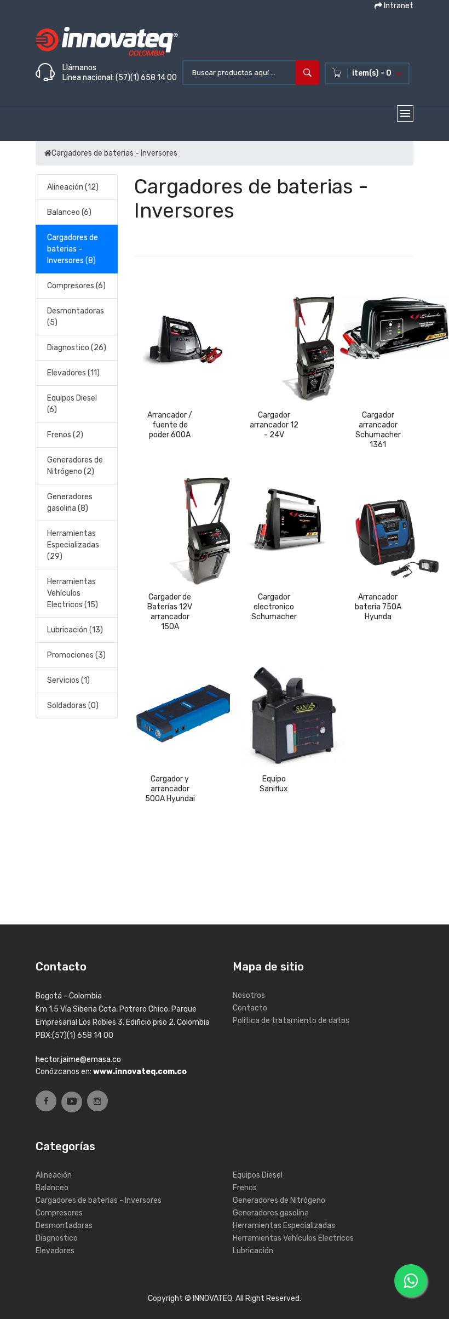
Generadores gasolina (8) (70, 502)
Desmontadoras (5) (75, 316)
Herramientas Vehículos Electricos (293, 1238)
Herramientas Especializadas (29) (73, 545)
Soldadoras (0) (73, 705)
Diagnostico (57, 1238)
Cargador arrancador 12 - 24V (274, 424)
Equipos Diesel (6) (72, 403)
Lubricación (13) (75, 630)
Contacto (250, 1008)
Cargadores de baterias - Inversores (114, 153)
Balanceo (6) (69, 212)
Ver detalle (170, 445)
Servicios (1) (68, 680)
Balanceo (52, 1187)
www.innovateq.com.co (140, 1071)
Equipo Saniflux (274, 783)
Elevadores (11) (73, 373)
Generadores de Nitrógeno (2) (75, 465)
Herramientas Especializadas (284, 1225)
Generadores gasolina (271, 1213)
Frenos (245, 1187)
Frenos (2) (65, 434)
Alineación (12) (73, 187)
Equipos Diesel (258, 1175)
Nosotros (249, 995)
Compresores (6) (76, 285)
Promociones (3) (76, 655)
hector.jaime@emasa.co (78, 1059)
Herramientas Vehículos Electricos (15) (72, 593)
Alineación (54, 1175)
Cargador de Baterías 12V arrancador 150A (169, 611)
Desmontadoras (64, 1225)
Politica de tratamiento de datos (291, 1020)
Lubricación (253, 1250)
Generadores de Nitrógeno (279, 1200)
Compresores (59, 1213)
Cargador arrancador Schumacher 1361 (378, 429)
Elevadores (55, 1250)
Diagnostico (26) (76, 347)
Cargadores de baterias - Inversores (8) (72, 249)
